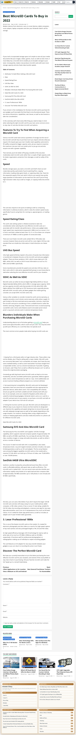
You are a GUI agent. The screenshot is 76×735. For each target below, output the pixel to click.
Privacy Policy (5, 700)
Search (57, 12)
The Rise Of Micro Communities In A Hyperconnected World (61, 87)
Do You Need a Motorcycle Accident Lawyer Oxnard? (50, 699)
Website (5, 617)
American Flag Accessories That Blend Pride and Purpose (51, 697)
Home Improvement (43, 723)
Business (34, 2)
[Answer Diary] (2, 2)
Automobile (43, 666)
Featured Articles (7, 637)
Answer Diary (7, 2)
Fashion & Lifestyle (43, 726)
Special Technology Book (8, 12)
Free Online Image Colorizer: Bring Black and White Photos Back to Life (64, 33)
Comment (6, 584)
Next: (38, 569)
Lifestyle (48, 2)
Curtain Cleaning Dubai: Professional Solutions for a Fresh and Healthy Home (18, 723)
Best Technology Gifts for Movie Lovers (26, 641)
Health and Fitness (43, 718)
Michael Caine (6, 24)
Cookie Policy (5, 705)
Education (41, 2)
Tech (59, 2)
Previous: (14, 569)
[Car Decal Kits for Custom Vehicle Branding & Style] (47, 662)
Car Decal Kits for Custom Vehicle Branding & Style (44, 672)
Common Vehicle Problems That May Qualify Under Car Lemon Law (63, 72)
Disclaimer (5, 703)
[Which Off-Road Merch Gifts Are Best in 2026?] (29, 662)
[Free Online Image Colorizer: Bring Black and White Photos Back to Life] (11, 662)
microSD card (38, 322)
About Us (27, 2)
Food (41, 715)
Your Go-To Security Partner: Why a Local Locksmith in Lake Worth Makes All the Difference (19, 727)
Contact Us (20, 2)
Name (5, 605)
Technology (7, 666)
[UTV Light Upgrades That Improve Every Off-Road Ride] (65, 662)
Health (54, 2)
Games (41, 728)
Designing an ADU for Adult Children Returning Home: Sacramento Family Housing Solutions (19, 713)
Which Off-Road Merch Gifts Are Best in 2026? (28, 671)
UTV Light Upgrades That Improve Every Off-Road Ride (65, 672)
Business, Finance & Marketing (29, 666)
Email (5, 611)
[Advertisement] (26, 44)
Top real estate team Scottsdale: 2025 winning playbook (13, 721)
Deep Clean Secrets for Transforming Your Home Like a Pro (14, 718)
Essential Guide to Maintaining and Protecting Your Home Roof (15, 716)
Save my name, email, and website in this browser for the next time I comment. (27, 623)
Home (15, 2)
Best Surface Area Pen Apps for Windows (43, 641)
